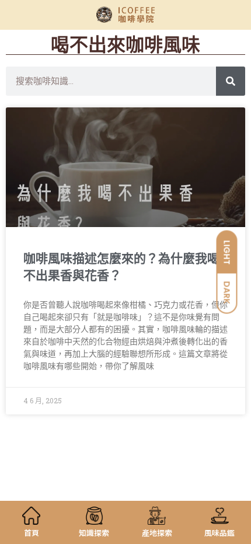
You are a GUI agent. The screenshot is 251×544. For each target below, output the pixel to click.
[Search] (230, 81)
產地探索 (157, 532)
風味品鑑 (219, 532)
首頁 (31, 532)
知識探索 (94, 532)
